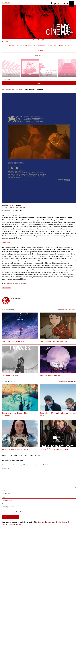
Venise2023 (24, 283)
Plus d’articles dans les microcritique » (67, 309)
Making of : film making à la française (54, 449)
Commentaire (5, 468)
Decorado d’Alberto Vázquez (50, 375)
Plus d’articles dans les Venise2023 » (67, 381)
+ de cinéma (41, 46)
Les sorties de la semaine (25, 46)
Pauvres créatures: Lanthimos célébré (16, 449)
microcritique (18, 89)
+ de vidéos (52, 46)
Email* (3, 497)
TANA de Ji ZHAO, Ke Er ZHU (13, 341)
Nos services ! (63, 46)
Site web (4, 504)
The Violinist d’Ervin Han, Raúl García (54, 341)
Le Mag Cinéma (7, 89)
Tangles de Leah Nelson (11, 375)
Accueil (11, 46)
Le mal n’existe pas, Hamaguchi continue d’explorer (17, 414)
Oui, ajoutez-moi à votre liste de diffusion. (14, 512)
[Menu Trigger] (71, 4)
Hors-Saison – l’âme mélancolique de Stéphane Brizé (58, 414)
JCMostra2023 (6, 287)
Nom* (3, 490)
